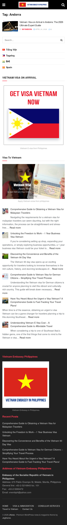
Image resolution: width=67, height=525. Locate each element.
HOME (5, 505)
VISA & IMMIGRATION (23, 505)
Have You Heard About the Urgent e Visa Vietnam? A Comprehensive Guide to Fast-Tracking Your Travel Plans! (36, 302)
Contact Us (27, 508)
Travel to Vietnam (10, 508)
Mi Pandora (27, 29)
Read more (15, 227)
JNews (12, 514)
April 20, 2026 (41, 29)
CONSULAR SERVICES (49, 505)
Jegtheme (6, 517)
